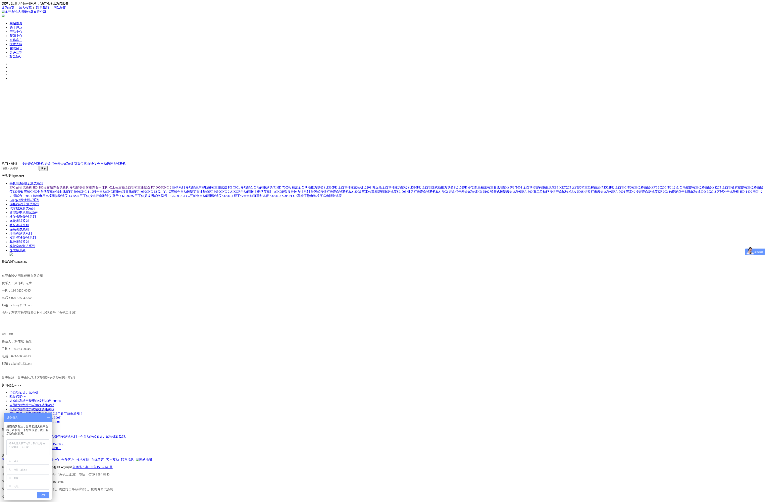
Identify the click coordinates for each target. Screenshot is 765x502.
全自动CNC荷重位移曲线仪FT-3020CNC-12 (645, 187)
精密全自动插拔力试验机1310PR (314, 187)
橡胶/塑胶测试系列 (23, 216)
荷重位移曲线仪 (85, 163)
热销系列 (178, 187)
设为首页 (8, 7)
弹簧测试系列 (19, 221)
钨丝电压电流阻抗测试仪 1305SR (56, 195)
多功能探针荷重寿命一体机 (89, 187)
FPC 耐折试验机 (21, 187)
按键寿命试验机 (33, 163)
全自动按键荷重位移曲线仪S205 (698, 187)
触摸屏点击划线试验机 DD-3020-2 (692, 191)
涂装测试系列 (19, 229)
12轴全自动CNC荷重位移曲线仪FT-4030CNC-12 (123, 191)
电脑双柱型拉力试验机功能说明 (32, 405)
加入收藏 (25, 7)
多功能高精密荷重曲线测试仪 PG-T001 (495, 187)
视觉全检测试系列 (22, 246)
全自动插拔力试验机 (111, 163)
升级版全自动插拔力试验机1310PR (396, 187)
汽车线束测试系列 (22, 208)
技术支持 (16, 44)
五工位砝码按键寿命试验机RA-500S (558, 191)
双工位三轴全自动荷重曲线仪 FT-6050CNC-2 (140, 187)
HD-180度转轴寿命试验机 (51, 187)
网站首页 (16, 23)
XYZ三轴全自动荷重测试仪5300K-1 (208, 195)
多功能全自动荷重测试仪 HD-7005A (266, 187)
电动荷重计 (265, 191)
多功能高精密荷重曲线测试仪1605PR (35, 401)
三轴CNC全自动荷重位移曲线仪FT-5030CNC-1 (56, 191)
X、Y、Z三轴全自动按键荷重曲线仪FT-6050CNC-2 (194, 191)
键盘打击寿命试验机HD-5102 (469, 191)
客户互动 (16, 52)
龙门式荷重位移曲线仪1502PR (593, 187)
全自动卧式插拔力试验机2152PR (444, 187)
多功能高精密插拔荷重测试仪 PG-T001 (213, 187)
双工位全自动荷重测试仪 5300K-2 (257, 195)
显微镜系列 (18, 250)
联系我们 (42, 7)
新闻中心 (16, 35)
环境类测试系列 (21, 233)
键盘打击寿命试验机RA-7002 (427, 191)
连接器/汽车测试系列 (24, 204)
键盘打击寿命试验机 (59, 163)
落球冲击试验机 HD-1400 (734, 191)
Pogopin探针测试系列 (24, 200)
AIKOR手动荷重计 (243, 191)
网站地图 (60, 7)
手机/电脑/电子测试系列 (26, 183)
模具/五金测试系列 (23, 237)
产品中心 (16, 31)
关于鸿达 (16, 27)
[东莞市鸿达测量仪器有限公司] (24, 12)
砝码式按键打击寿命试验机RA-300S (336, 191)
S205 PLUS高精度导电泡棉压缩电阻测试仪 (312, 195)
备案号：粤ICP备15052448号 (93, 467)
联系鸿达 (16, 56)
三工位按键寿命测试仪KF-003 (647, 191)
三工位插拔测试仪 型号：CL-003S (158, 195)
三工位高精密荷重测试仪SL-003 (384, 191)
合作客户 (16, 40)
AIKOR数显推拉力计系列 (292, 191)
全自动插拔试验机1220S (355, 187)
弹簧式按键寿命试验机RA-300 (511, 191)
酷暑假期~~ (18, 396)
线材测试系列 (19, 225)
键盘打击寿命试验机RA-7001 (605, 191)
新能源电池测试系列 (24, 212)
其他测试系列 (19, 242)
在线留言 (16, 48)
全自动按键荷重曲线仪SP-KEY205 (547, 187)
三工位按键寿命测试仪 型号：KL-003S (107, 195)
